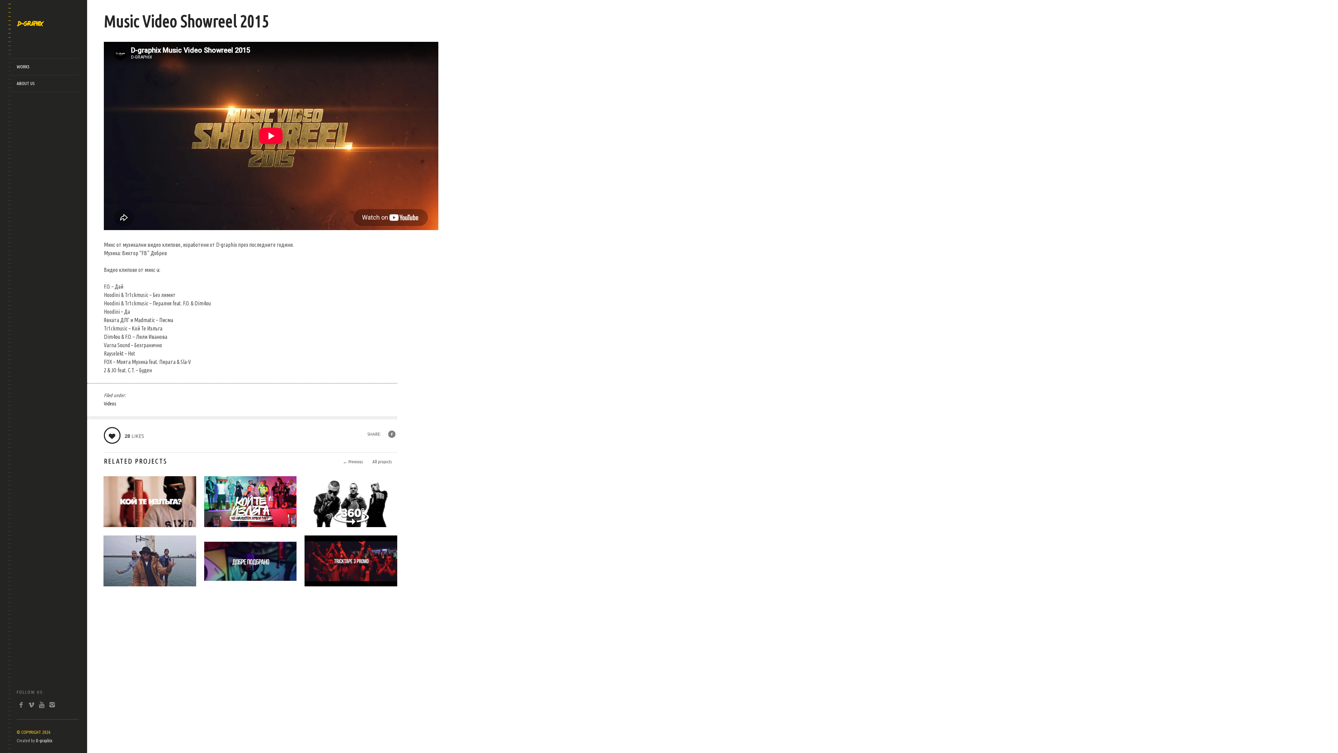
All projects (382, 461)
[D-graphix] (31, 23)
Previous (353, 461)
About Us (25, 83)
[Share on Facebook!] (391, 434)
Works (23, 66)
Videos (110, 403)
